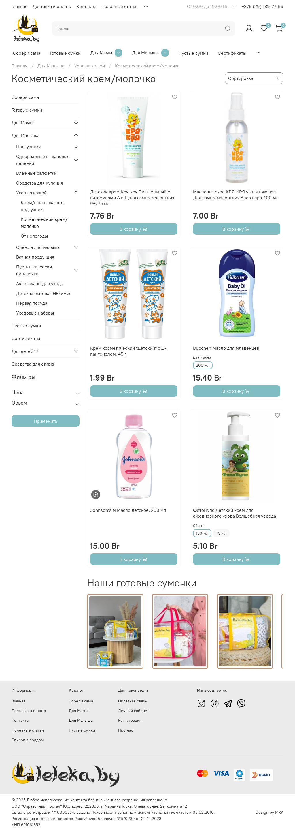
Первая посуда (31, 303)
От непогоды (34, 236)
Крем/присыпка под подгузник (42, 206)
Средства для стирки (34, 364)
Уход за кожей (89, 66)
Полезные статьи (119, 6)
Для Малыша (145, 53)
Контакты (86, 6)
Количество (202, 358)
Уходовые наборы (35, 313)
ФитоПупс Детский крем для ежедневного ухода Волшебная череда (234, 513)
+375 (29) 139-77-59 (262, 6)
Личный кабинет (133, 710)
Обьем (198, 525)
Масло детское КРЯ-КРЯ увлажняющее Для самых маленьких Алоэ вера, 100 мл (236, 194)
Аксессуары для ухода (39, 283)
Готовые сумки (65, 53)
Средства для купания (39, 183)
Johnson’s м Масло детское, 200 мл (128, 510)
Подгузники (28, 146)
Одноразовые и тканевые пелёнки (43, 159)
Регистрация (129, 720)
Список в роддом (28, 739)
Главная (19, 6)
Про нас (125, 730)
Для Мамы (101, 53)
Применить (45, 421)
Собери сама (26, 53)
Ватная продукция (35, 257)
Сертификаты (232, 53)
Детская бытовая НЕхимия (43, 293)
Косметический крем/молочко (44, 222)
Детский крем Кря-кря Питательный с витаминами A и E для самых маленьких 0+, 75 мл (132, 197)
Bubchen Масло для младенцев (226, 348)
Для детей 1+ (25, 351)
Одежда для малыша (38, 247)
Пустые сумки (193, 53)
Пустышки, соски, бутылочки (34, 270)
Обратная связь (132, 701)
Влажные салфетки (36, 173)
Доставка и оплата (52, 6)
